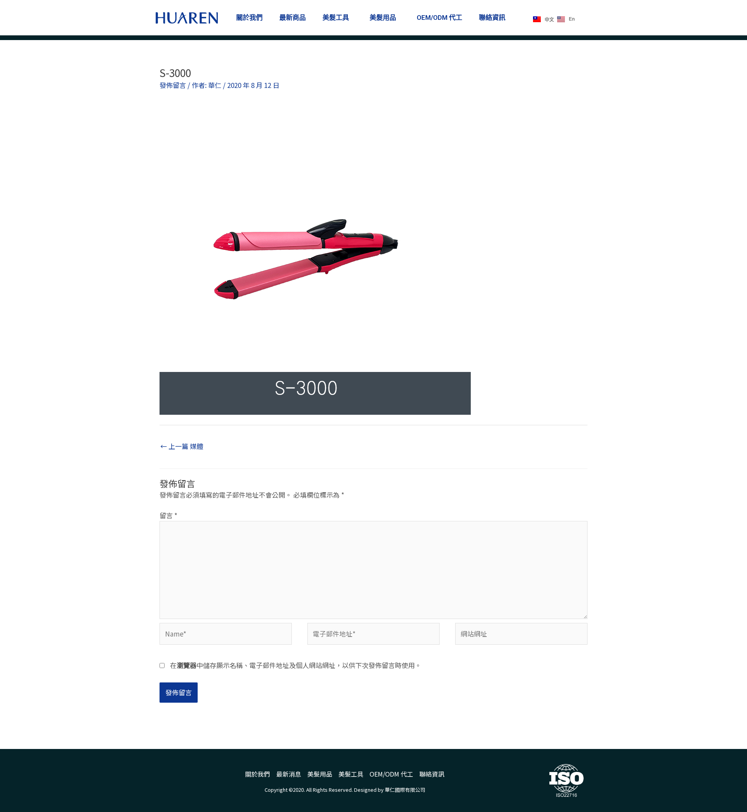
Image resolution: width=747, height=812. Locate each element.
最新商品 (292, 17)
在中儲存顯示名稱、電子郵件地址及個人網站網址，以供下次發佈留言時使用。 (295, 665)
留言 (168, 515)
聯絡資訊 (492, 17)
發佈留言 (173, 85)
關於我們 (249, 17)
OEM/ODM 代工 (439, 17)
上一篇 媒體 (181, 446)
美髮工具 (336, 17)
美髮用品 (383, 17)
